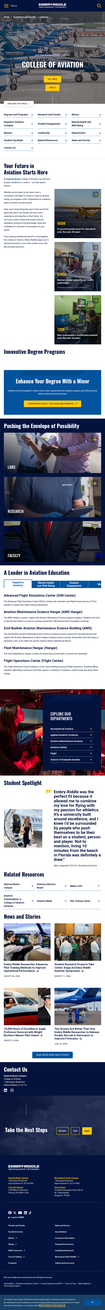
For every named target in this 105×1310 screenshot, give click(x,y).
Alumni (11, 1238)
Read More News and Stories (52, 1055)
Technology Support (12, 1286)
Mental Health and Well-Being (81, 124)
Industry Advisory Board (46, 886)
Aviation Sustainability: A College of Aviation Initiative (14, 900)
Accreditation (61, 1232)
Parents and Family (16, 1226)
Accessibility (9, 1284)
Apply (52, 88)
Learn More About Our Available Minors (51, 404)
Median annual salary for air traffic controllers (75, 277)
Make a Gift (76, 886)
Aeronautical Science (61, 728)
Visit (75, 1131)
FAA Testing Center (80, 901)
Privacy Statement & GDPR (51, 1284)
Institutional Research (64, 1251)
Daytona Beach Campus (12, 886)
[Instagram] (11, 1090)
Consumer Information (65, 1238)
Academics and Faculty (24, 17)
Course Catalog (15, 1257)
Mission (8, 132)
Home (7, 17)
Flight (53, 753)
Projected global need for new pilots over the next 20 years (76, 226)
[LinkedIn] (5, 1090)
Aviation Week (44, 901)
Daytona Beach (13, 179)
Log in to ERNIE (17, 1217)
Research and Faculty (49, 114)
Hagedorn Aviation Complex (14, 124)
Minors (75, 114)
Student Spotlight (13, 140)
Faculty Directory (15, 1232)
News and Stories (81, 140)
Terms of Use (70, 1284)
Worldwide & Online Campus (66, 1178)
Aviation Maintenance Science (66, 741)
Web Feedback (84, 1284)
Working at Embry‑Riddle (65, 1257)
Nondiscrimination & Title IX (27, 1284)
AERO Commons (15, 1251)
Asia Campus (60, 1187)
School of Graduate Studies (65, 759)
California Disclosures (64, 1263)
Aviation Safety (58, 747)
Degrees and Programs (16, 114)
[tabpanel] (52, 637)
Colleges (43, 17)
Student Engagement (49, 123)
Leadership (44, 132)
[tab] (18, 583)
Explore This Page (17, 104)
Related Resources (48, 140)
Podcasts (12, 1263)
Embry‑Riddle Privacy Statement (52, 1305)
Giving (11, 1244)
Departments (78, 132)
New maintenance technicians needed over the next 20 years (77, 333)
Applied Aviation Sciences (64, 735)
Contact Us (10, 147)
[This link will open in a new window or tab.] (10, 1212)
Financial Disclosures (64, 1244)
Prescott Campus (15, 1187)
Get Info (52, 79)
